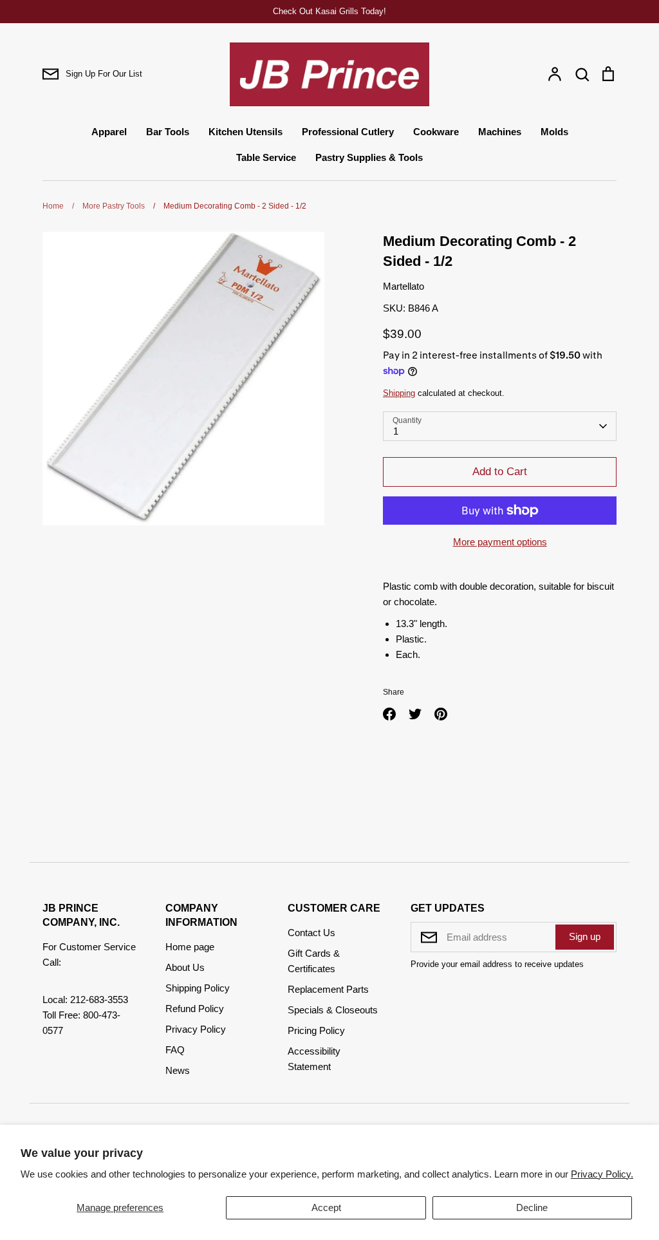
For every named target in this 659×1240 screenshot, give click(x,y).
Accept (326, 1207)
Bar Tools (167, 131)
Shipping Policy (197, 987)
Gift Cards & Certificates (314, 961)
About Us (185, 967)
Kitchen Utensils (246, 131)
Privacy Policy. (602, 1174)
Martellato (403, 286)
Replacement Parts (328, 989)
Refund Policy (194, 1008)
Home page (189, 946)
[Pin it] (441, 714)
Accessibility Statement (314, 1059)
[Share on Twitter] (415, 714)
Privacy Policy (195, 1029)
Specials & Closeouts (333, 1009)
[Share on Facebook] (389, 714)
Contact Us (311, 932)
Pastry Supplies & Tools (369, 157)
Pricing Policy (316, 1030)
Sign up (584, 936)
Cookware (436, 131)
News (177, 1070)
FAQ (175, 1049)
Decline (532, 1207)
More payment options (500, 541)
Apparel (109, 131)
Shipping (399, 393)
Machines (499, 131)
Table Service (266, 157)
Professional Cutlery (348, 131)
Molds (554, 131)
